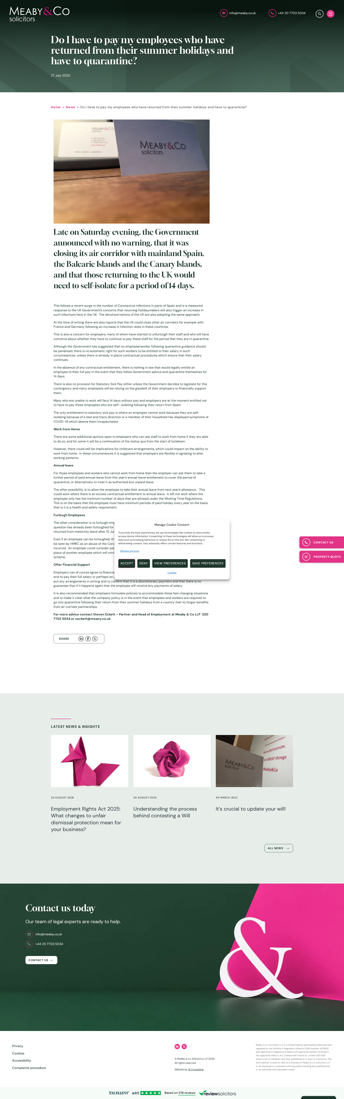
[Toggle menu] (330, 14)
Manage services (129, 551)
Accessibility (21, 1060)
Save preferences (208, 563)
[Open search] (319, 13)
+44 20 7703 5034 (49, 944)
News (70, 107)
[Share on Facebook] (88, 639)
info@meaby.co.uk (48, 934)
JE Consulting (195, 1069)
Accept (126, 563)
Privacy (17, 1046)
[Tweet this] (95, 639)
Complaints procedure (29, 1068)
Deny (143, 563)
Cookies (171, 572)
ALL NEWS (275, 848)
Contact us (38, 960)
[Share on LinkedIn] (81, 639)
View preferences (170, 563)
